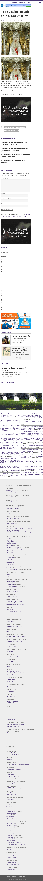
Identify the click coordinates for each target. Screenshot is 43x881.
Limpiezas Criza (10, 696)
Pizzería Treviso (10, 774)
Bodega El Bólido (11, 542)
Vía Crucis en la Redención (21, 336)
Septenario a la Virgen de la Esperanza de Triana (20, 349)
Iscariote (8, 574)
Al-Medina (9, 804)
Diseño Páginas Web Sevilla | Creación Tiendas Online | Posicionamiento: (10, 422)
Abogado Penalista (11, 490)
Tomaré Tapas (10, 566)
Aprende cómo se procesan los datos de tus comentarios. (15, 215)
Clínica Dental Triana (12, 603)
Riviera (8, 576)
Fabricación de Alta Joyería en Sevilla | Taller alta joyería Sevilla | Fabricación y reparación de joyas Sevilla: (10, 460)
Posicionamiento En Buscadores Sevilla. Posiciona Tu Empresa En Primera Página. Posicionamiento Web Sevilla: (32, 440)
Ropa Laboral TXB (11, 849)
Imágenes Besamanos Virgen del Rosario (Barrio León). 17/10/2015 (15, 143)
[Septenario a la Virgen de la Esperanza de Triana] (6, 355)
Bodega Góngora (11, 543)
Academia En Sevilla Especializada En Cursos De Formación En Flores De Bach (10, 447)
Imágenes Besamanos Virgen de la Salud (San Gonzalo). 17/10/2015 (15, 149)
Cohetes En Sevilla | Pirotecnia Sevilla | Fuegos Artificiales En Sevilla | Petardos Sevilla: (32, 451)
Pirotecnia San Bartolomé (13, 769)
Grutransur (9, 666)
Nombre (3, 193)
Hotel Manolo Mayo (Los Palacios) (15, 673)
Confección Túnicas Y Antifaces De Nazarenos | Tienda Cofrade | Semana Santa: (10, 415)
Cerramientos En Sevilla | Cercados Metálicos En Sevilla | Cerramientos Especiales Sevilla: (32, 456)
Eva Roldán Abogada (12, 492)
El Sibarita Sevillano (11, 569)
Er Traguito (9, 556)
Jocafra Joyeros (10, 621)
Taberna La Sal (10, 564)
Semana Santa (7, 20)
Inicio (8, 876)
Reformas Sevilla (11, 794)
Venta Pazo (9, 568)
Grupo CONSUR (10, 793)
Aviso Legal (21, 876)
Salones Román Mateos (13, 586)
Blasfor (8, 513)
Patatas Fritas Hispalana (13, 753)
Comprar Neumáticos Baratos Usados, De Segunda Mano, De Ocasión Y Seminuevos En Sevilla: (32, 428)
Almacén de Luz (10, 679)
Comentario (5, 178)
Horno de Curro (10, 583)
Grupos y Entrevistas (12, 701)
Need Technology (11, 686)
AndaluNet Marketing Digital (14, 626)
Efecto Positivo (10, 748)
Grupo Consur (10, 631)
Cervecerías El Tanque (12, 547)
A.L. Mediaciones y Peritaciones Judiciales (18, 764)
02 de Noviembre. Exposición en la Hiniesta (13, 161)
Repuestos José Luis (11, 783)
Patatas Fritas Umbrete (12, 755)
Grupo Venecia (10, 581)
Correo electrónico (6, 198)
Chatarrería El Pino (11, 596)
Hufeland (9, 497)
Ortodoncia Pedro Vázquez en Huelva (16, 604)
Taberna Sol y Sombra (12, 832)
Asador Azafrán (10, 806)
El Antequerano (10, 869)
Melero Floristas (11, 661)
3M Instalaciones (11, 646)
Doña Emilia (9, 552)
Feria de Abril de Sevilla (13, 656)
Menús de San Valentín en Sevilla (15, 844)
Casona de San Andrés (12, 671)
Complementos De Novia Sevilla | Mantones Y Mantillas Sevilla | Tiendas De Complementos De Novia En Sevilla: (32, 468)
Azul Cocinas (10, 609)
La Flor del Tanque (11, 825)
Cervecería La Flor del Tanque (14, 549)
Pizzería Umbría (10, 778)
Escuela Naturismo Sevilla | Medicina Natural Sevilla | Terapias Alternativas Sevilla (10, 453)
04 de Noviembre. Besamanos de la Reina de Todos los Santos (15, 155)
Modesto (8, 561)
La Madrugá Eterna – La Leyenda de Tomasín (14, 369)
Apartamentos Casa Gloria (13, 507)
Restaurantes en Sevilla (13, 841)
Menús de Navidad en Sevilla (14, 842)
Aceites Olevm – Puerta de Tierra (15, 502)
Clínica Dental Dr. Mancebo (14, 601)
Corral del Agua (10, 816)
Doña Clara (9, 550)
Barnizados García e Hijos (13, 611)
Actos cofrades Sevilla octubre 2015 (14, 127)
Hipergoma (9, 733)
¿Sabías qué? (4, 364)
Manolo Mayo (10, 557)
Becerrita (9, 540)
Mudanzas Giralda (11, 713)
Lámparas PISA (10, 681)
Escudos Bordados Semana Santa (15, 724)
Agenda (14, 876)
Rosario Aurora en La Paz (11, 130)
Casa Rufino (9, 545)
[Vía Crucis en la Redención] (6, 344)
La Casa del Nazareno (12, 518)
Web (2, 204)
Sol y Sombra (10, 562)
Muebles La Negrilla (12, 719)
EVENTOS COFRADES (6, 332)
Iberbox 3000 (10, 651)
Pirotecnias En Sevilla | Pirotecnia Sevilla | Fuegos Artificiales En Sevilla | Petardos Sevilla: (32, 461)
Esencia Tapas (10, 554)
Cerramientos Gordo (12, 591)
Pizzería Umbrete (11, 776)
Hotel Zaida (9, 674)
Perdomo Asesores (11, 523)
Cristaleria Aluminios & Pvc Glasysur (16, 636)
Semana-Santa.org (11, 857)
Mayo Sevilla (10, 559)
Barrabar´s (9, 538)
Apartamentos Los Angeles (14, 508)
